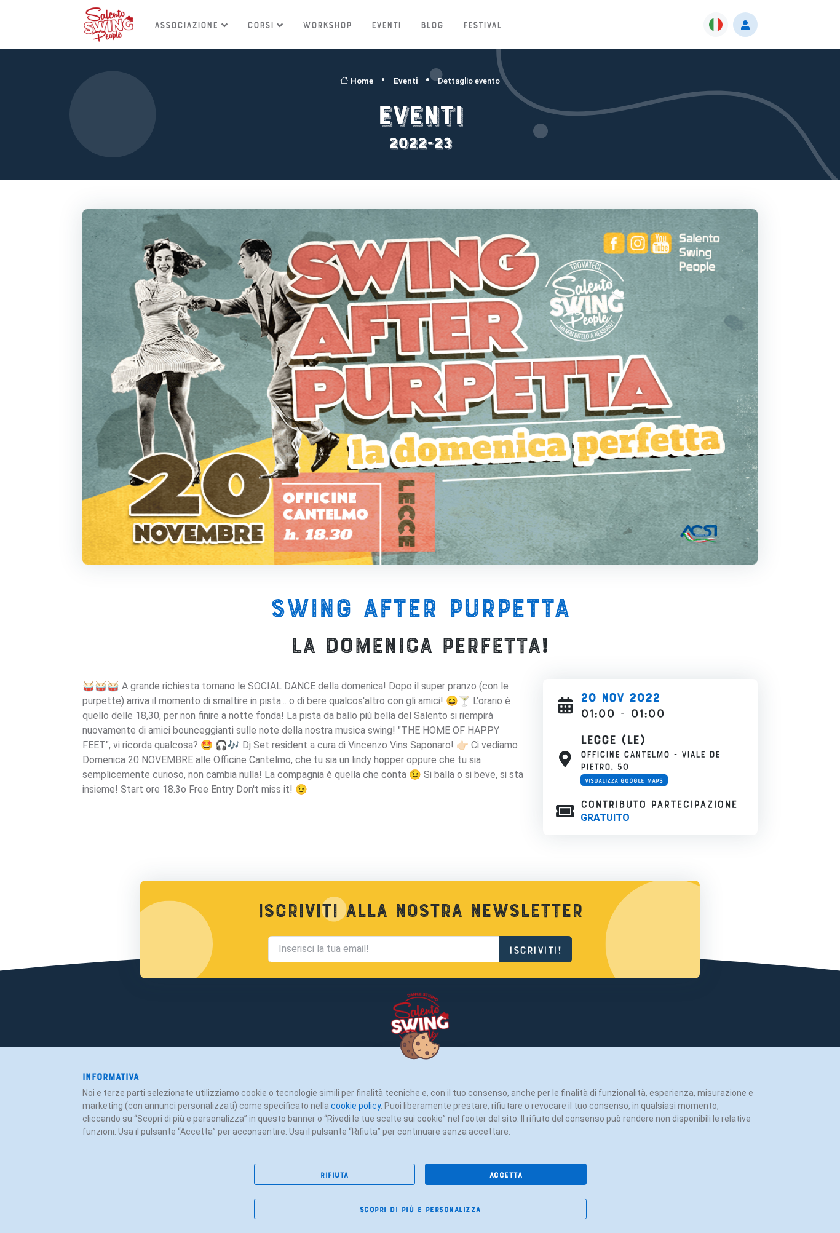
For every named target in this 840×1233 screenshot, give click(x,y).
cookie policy (356, 1106)
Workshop (327, 24)
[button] (715, 24)
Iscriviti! (535, 948)
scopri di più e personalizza (420, 1209)
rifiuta (334, 1174)
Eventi (386, 24)
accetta (506, 1174)
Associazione (186, 24)
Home (362, 80)
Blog (432, 24)
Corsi (260, 24)
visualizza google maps (624, 780)
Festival (482, 24)
